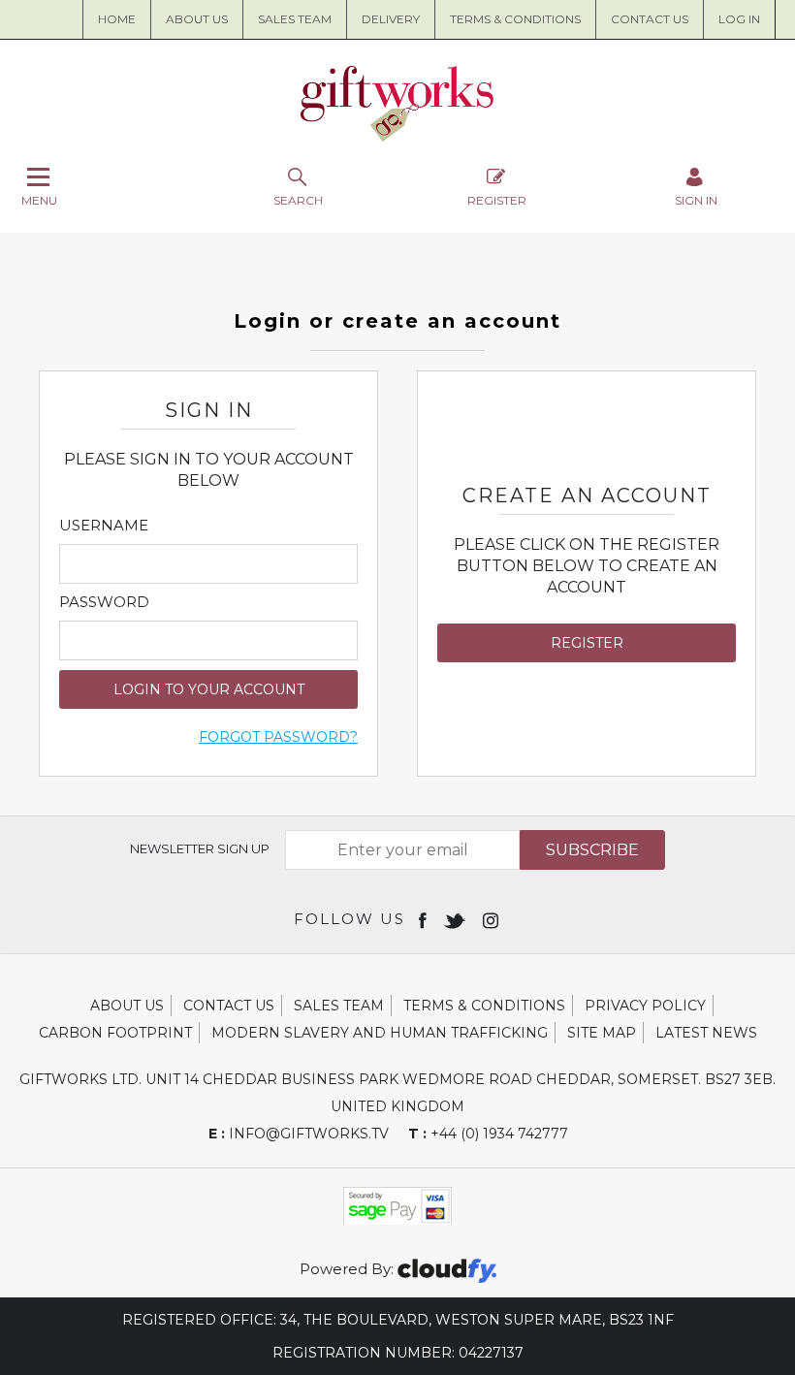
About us (197, 19)
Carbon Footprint (115, 1032)
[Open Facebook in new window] (424, 919)
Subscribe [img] (592, 850)
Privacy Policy (645, 1005)
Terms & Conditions (515, 19)
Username (103, 525)
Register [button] (587, 643)
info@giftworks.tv (298, 1133)
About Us (127, 1005)
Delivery (391, 19)
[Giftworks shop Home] (397, 136)
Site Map (601, 1032)
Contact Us (649, 19)
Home (117, 19)
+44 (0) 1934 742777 (488, 1133)
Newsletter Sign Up (200, 848)
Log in (739, 19)
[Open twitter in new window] (456, 919)
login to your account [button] (208, 689)
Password (104, 602)
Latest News (706, 1032)
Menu (39, 200)
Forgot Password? (278, 737)
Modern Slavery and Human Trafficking (379, 1032)
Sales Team (295, 19)
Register (496, 200)
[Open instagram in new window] (492, 919)
